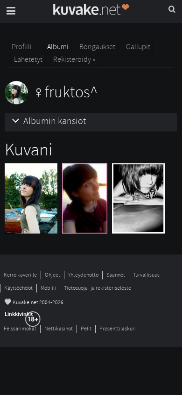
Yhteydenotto (83, 274)
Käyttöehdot (18, 288)
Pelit (86, 328)
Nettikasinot (58, 328)
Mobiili (48, 288)
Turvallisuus (146, 274)
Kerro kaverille (20, 274)
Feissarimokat (20, 328)
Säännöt (115, 274)
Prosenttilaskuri (117, 328)
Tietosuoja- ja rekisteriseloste (97, 288)
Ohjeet (52, 274)
